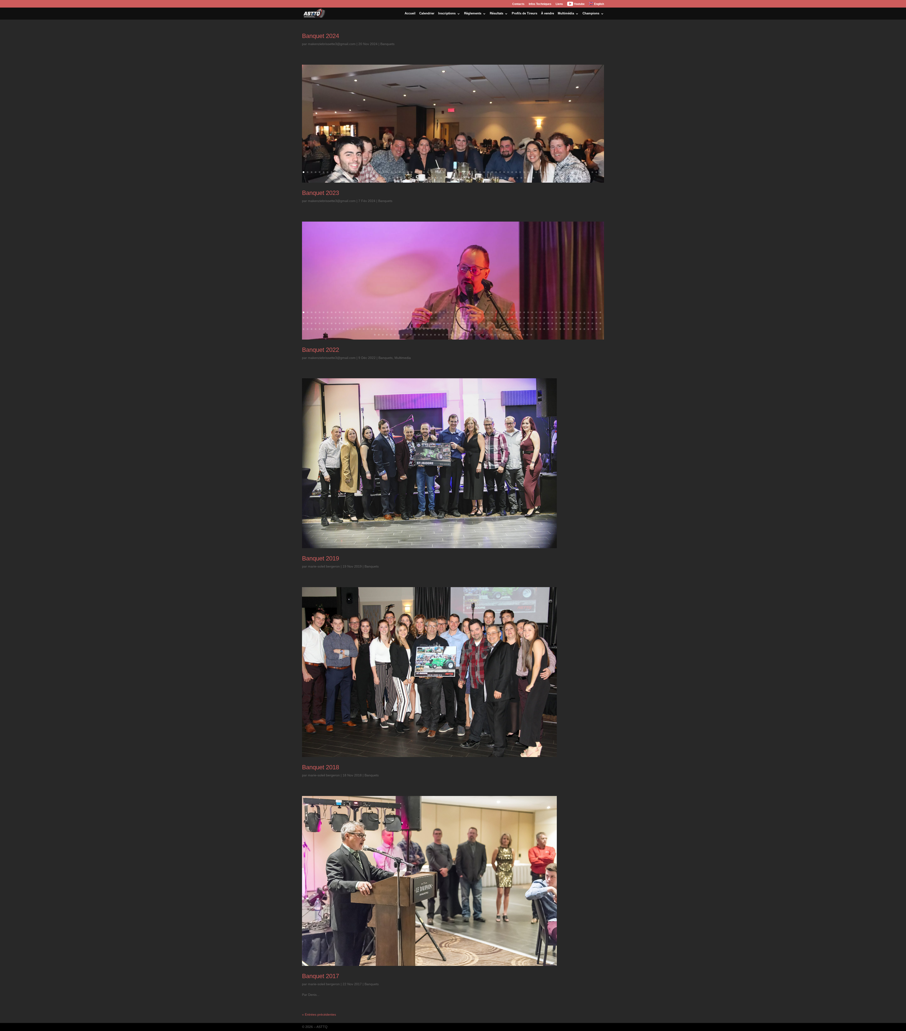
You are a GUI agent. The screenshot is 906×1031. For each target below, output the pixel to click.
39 (456, 172)
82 (397, 178)
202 (508, 323)
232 (327, 329)
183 (432, 323)
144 (576, 318)
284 (536, 329)
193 (472, 323)
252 (408, 329)
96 (453, 178)
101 (473, 178)
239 (356, 329)
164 (356, 323)
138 (552, 318)
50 (500, 172)
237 (347, 329)
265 (460, 329)
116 (533, 178)
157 (327, 323)
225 (600, 323)
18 (372, 172)
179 (416, 323)
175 (400, 323)
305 (391, 335)
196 (484, 323)
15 (360, 172)
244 (376, 329)
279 (516, 329)
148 (592, 318)
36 (444, 172)
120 (480, 318)
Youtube (579, 4)
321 (455, 335)
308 (403, 335)
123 (492, 318)
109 (505, 178)
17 (368, 172)
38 (452, 172)
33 (432, 172)
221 (584, 323)
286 (544, 329)
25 (400, 172)
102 (477, 178)
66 (564, 172)
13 (351, 172)
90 (429, 178)
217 (568, 323)
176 (404, 323)
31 (424, 172)
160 (339, 323)
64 (556, 172)
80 (389, 178)
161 (343, 323)
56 (524, 172)
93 (441, 178)
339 (527, 335)
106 (493, 178)
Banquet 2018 (320, 767)
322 (459, 335)
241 (364, 329)
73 (592, 172)
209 (536, 323)
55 (520, 172)
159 (335, 323)
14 (356, 172)
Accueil (410, 13)
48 (492, 172)
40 (460, 172)
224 (596, 323)
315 (431, 335)
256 (424, 329)
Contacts (518, 4)
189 (456, 323)
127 (508, 318)
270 (480, 329)
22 (388, 172)
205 (520, 323)
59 (536, 172)
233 (331, 329)
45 (480, 172)
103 (481, 178)
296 (584, 329)
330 (491, 335)
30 (420, 172)
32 (428, 172)
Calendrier (426, 13)
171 (384, 323)
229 (315, 329)
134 (536, 318)
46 (484, 172)
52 (508, 172)
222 (588, 323)
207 (528, 323)
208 (532, 323)
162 (347, 323)
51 (504, 172)
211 (544, 323)
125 (500, 318)
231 (323, 329)
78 (381, 178)
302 (379, 335)
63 (552, 172)
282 (528, 329)
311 (415, 335)
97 (457, 178)
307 (399, 335)
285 (540, 329)
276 (504, 329)
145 (580, 318)
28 (412, 172)
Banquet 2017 (320, 976)
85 (409, 178)
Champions (591, 13)
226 (303, 329)
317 (439, 335)
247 (388, 329)
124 (496, 318)
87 (417, 178)
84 (405, 178)
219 (576, 323)
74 (596, 172)
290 (560, 329)
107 (497, 178)
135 (540, 318)
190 (460, 323)
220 (580, 323)
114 (525, 178)
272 (488, 329)
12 (347, 172)
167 (368, 323)
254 (416, 329)
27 (408, 172)
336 (515, 335)
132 (528, 318)
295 (580, 329)
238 (351, 329)
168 (372, 323)
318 (443, 335)
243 (372, 329)
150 (600, 318)
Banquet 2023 (320, 192)
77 (377, 178)
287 (548, 329)
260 (440, 329)
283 (532, 329)
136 (544, 318)
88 (421, 178)
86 (413, 178)
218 (572, 323)
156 (323, 323)
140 (560, 318)
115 (529, 178)
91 (433, 178)
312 (419, 335)
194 (476, 323)
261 (444, 329)
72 (588, 172)
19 (376, 172)
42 (468, 172)
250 (400, 329)
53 (512, 172)
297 (588, 329)
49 (496, 172)
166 (364, 323)
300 (600, 329)
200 (500, 323)
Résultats (496, 13)
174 (396, 323)
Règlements (472, 13)
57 (528, 172)
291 (564, 329)
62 (548, 172)
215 (560, 323)
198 (492, 323)
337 (519, 335)
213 (552, 323)
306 (395, 335)
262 (448, 329)
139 (556, 318)
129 (516, 318)
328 (483, 335)
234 (335, 329)
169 (376, 323)
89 (425, 178)
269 (476, 329)
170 (380, 323)
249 (396, 329)
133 (532, 318)
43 (472, 172)
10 (339, 172)
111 (513, 178)
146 (584, 318)
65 (560, 172)
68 (572, 172)
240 (360, 329)
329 (487, 335)
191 (464, 323)
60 (540, 172)
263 (452, 329)
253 (412, 329)
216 (564, 323)
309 (407, 335)
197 (488, 323)
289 (556, 329)
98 (461, 178)
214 (556, 323)
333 (503, 335)
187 (448, 323)
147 (588, 318)
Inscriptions (447, 13)
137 (548, 318)
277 (508, 329)
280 (520, 329)
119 (476, 318)
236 (343, 329)
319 (447, 335)
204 (516, 323)
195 (480, 323)
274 (496, 329)
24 (396, 172)
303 (383, 335)
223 (592, 323)
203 (512, 323)
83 (401, 178)
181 (424, 323)
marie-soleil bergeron (324, 566)
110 (509, 178)
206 (524, 323)
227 (307, 329)
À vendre (547, 13)
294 (576, 329)
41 (464, 172)
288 (552, 329)
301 (375, 335)
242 (368, 329)
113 (521, 178)
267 (468, 329)
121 (484, 318)
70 (580, 172)
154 (315, 323)
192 (468, 323)
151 (303, 323)
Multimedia (402, 358)
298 (592, 329)
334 (507, 335)
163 (351, 323)
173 (392, 323)
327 (479, 335)
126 (504, 318)
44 (476, 172)
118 (472, 318)
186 (444, 323)
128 (512, 318)
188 (452, 323)
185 (440, 323)
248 (392, 329)
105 (489, 178)
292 (568, 329)
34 (436, 172)
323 (463, 335)
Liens (559, 4)
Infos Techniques (540, 4)
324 (467, 335)
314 (427, 335)
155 (319, 323)
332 (499, 335)
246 (384, 329)
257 (428, 329)
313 (423, 335)
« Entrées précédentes (319, 1014)
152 (307, 323)
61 (544, 172)
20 (380, 172)
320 (451, 335)
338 (523, 335)
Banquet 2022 (320, 349)
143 (572, 318)
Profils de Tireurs (524, 13)
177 (408, 323)
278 (512, 329)
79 (385, 178)
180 (420, 323)
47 (488, 172)
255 (420, 329)
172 (388, 323)
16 (364, 172)
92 (437, 178)
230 (319, 329)
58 (532, 172)
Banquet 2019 (320, 558)
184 (436, 323)
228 (311, 329)
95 (449, 178)
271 (484, 329)
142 (568, 318)
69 (576, 172)
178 (412, 323)
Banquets (387, 44)
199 (496, 323)
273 (492, 329)
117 (468, 318)
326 (475, 335)
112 (517, 178)
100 (469, 178)
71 (584, 172)
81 (393, 178)
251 (404, 329)
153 (311, 323)
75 (600, 172)
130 (520, 318)
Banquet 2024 (320, 35)
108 (501, 178)
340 (531, 335)
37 (448, 172)
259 (436, 329)
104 (485, 178)
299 (596, 329)
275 (500, 329)
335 (511, 335)
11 (343, 172)
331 (495, 335)
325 (471, 335)
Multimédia (566, 13)
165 (360, 323)
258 (432, 329)
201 (504, 323)
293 (572, 329)
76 (373, 178)
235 (339, 329)
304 (387, 335)
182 (428, 323)
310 (411, 335)
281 (524, 329)
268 (472, 329)
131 (524, 318)
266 (464, 329)
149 (596, 318)
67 (568, 172)
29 (416, 172)
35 (440, 172)
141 (564, 318)
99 (465, 178)
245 (380, 329)
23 (392, 172)
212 (548, 323)
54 (516, 172)
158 (331, 323)
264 (456, 329)
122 (488, 318)
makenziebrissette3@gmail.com (332, 44)
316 (435, 335)
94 (445, 178)
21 (384, 172)
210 (540, 323)
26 (404, 172)
